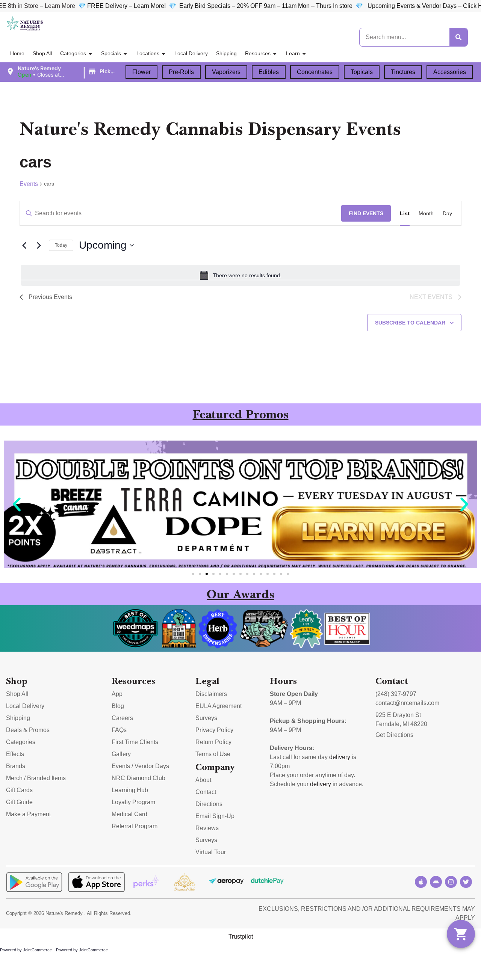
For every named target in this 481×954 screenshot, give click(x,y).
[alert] (240, 275)
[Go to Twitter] (466, 882)
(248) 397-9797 (395, 694)
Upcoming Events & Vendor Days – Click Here (407, 6)
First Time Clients (135, 742)
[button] (62, 71)
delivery (339, 757)
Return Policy (213, 742)
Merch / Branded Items (36, 778)
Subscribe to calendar (410, 323)
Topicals (362, 72)
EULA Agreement (218, 706)
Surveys (206, 718)
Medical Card (129, 814)
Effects (15, 754)
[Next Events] (38, 245)
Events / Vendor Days (140, 766)
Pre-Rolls (181, 72)
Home (17, 53)
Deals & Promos (28, 730)
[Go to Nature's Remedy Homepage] (25, 24)
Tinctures (403, 72)
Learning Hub (130, 790)
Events (29, 184)
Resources (258, 53)
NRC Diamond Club (138, 778)
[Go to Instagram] (451, 882)
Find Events (366, 213)
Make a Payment (28, 814)
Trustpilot (240, 936)
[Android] (436, 882)
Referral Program (134, 826)
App (117, 694)
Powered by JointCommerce (26, 950)
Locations (147, 53)
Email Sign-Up (214, 816)
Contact (205, 792)
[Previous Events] (24, 245)
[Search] (458, 37)
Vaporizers (226, 72)
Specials (111, 53)
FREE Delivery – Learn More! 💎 (110, 6)
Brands (15, 766)
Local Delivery (191, 53)
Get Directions (394, 735)
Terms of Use (212, 754)
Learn (293, 53)
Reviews (207, 828)
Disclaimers (211, 694)
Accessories (449, 72)
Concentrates (315, 72)
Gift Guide (19, 802)
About (203, 780)
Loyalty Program (133, 802)
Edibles (269, 72)
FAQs (119, 730)
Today (61, 245)
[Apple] (421, 882)
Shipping (226, 53)
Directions (208, 804)
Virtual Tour (210, 852)
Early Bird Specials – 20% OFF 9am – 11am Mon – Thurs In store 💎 (251, 6)
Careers (122, 718)
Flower (141, 72)
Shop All (42, 53)
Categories (73, 53)
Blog (118, 706)
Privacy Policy (214, 730)
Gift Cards (19, 790)
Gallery (121, 754)
